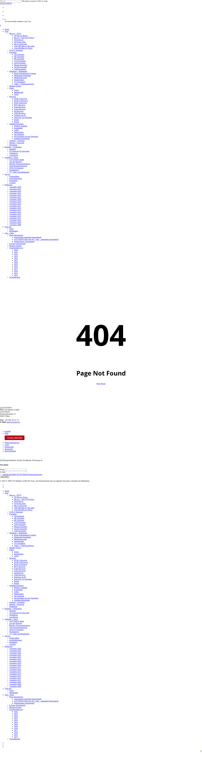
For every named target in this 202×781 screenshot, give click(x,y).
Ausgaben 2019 (15, 663)
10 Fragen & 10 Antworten (19, 613)
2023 (16, 718)
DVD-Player (18, 501)
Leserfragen (13, 617)
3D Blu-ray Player (21, 497)
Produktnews (14, 632)
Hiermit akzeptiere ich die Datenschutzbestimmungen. (23, 475)
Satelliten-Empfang (16, 586)
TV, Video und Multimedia (19, 634)
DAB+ (16, 552)
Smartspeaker (19, 541)
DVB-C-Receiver (20, 560)
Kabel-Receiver (20, 569)
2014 (16, 737)
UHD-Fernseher (20, 531)
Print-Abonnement (16, 697)
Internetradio (18, 554)
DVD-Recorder (20, 504)
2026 (16, 712)
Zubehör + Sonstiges (17, 602)
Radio (11, 550)
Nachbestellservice (16, 709)
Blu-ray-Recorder (20, 506)
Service (7, 636)
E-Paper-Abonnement (17, 705)
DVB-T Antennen (16, 512)
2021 (16, 722)
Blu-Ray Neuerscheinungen (19, 625)
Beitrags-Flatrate (15, 707)
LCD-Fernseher (20, 523)
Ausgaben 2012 (15, 678)
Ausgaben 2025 (15, 651)
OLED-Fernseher (20, 529)
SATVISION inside (16, 621)
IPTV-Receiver (19, 567)
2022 (16, 720)
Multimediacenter (20, 539)
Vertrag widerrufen (14, 438)
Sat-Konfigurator (15, 640)
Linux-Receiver (20, 571)
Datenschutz (9, 447)
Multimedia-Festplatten (22, 537)
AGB (7, 445)
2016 (16, 733)
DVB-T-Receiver (20, 565)
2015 (16, 735)
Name (2, 470)
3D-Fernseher (19, 516)
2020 (16, 724)
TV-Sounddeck (19, 544)
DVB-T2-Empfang (16, 630)
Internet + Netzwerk (16, 604)
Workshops (13, 615)
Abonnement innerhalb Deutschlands (27, 699)
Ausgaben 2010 (15, 682)
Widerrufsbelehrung (12, 443)
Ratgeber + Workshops (13, 609)
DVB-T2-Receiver (21, 562)
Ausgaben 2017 (15, 667)
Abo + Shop (9, 695)
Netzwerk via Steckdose (23, 579)
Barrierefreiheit (10, 451)
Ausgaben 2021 (15, 659)
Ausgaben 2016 (15, 670)
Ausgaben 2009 (15, 684)
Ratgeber (12, 611)
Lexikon (12, 644)
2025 (16, 714)
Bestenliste (13, 607)
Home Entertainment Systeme (25, 535)
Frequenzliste (14, 638)
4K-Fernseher (19, 518)
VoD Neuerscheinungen (18, 628)
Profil (11, 691)
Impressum (9, 449)
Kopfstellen (18, 590)
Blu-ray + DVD (15, 495)
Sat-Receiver (18, 573)
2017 (16, 731)
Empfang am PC (20, 577)
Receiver (12, 558)
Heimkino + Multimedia (18, 533)
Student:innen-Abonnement (24, 703)
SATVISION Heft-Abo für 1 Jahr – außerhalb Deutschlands (36, 701)
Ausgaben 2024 (15, 653)
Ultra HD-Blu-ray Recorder (24, 508)
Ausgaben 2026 (15, 649)
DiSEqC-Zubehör (20, 588)
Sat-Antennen (19, 596)
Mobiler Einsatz (15, 548)
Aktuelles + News (11, 619)
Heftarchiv (9, 646)
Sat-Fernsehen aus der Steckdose (26, 598)
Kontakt (8, 431)
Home (7, 491)
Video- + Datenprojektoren (24, 546)
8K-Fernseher (19, 520)
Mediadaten (13, 693)
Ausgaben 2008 (15, 686)
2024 (16, 716)
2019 (16, 726)
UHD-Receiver (19, 575)
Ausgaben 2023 (15, 655)
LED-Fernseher (20, 525)
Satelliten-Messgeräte (22, 600)
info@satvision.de (13, 422)
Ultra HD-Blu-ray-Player (23, 510)
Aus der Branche (15, 623)
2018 (16, 728)
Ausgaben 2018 (15, 665)
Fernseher (13, 514)
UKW (16, 556)
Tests (6, 493)
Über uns (8, 688)
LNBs (16, 592)
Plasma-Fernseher (20, 527)
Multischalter (19, 594)
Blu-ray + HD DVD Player (24, 499)
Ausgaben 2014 (15, 674)
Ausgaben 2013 (15, 676)
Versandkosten (14, 739)
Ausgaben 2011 (15, 680)
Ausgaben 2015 (15, 672)
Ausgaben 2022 (15, 657)
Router (16, 581)
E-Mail (2, 472)
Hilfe (6, 433)
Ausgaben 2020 (15, 661)
